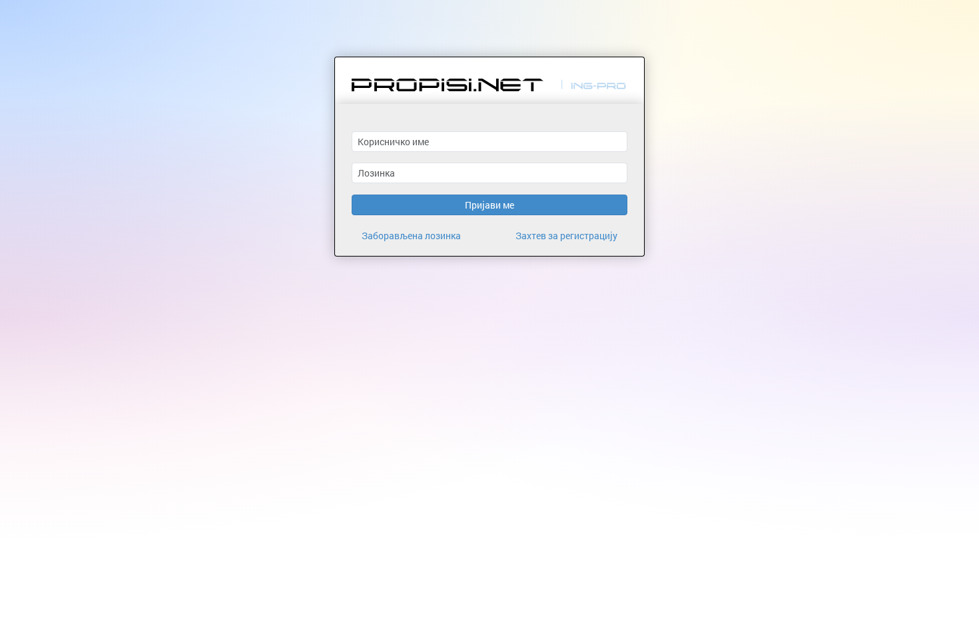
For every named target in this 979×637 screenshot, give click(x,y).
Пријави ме (489, 205)
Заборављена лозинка (411, 235)
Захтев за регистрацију (566, 235)
